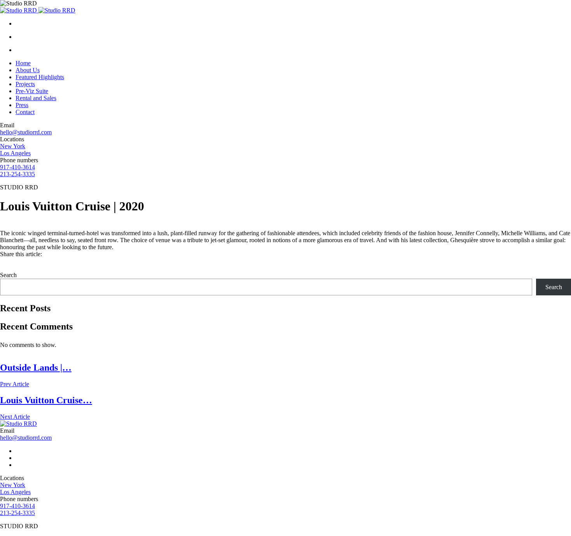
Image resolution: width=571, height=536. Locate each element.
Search (8, 275)
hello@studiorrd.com (26, 132)
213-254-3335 (17, 174)
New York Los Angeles (15, 149)
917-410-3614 (17, 167)
